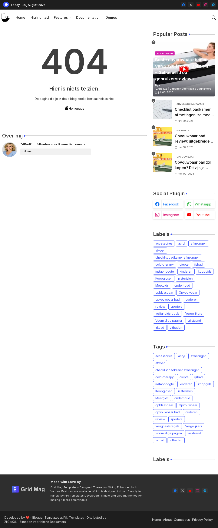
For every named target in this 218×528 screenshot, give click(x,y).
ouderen (191, 299)
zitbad (159, 327)
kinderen (186, 271)
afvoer (160, 250)
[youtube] (198, 4)
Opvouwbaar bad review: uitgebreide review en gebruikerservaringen (194, 139)
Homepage (77, 108)
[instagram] (205, 4)
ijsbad (198, 264)
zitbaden (176, 327)
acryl (181, 243)
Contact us (182, 520)
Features (61, 17)
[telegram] (213, 4)
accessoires (163, 243)
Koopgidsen (163, 278)
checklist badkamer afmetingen (177, 257)
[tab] (20, 17)
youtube (203, 215)
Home (20, 17)
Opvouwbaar (188, 292)
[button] (213, 17)
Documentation (88, 17)
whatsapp (203, 204)
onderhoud (182, 285)
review (160, 306)
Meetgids (162, 285)
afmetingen (199, 243)
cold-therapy (164, 264)
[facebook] (183, 4)
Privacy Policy (202, 520)
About (167, 520)
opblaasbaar (164, 292)
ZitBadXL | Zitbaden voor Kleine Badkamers (53, 144)
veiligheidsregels (167, 313)
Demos (111, 17)
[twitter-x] (191, 4)
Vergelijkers (193, 313)
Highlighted (39, 17)
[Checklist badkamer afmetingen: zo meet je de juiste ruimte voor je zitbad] (162, 109)
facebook (171, 204)
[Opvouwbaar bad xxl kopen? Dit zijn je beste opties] (162, 162)
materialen (185, 278)
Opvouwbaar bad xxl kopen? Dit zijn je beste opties (193, 165)
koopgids (204, 271)
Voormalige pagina (168, 320)
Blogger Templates (45, 517)
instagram (171, 215)
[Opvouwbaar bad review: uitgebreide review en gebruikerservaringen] (162, 136)
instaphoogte (164, 271)
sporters (176, 306)
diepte (184, 264)
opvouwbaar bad (167, 299)
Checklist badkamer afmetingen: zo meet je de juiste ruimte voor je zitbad (193, 112)
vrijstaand (194, 320)
